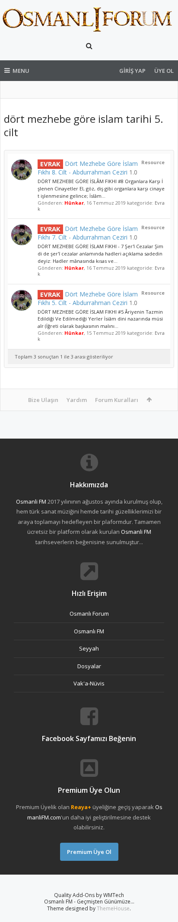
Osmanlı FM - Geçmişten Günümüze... (89, 901)
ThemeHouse (113, 908)
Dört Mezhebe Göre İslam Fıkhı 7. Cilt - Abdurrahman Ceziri (88, 232)
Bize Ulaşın (43, 400)
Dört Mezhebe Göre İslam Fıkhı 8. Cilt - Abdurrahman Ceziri (88, 167)
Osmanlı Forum (89, 613)
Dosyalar (89, 666)
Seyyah (89, 648)
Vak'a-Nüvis (89, 683)
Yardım (77, 400)
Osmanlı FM (89, 631)
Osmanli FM (31, 501)
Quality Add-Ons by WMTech (89, 895)
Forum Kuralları (116, 400)
